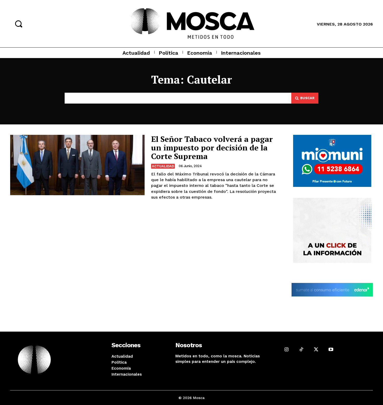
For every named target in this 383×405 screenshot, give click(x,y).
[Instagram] (286, 349)
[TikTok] (301, 349)
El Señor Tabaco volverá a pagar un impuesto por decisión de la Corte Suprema (212, 147)
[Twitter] (316, 349)
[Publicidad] (332, 161)
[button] (18, 23)
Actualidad (163, 166)
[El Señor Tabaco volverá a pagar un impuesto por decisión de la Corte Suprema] (77, 165)
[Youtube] (331, 349)
